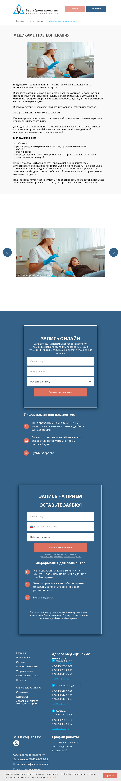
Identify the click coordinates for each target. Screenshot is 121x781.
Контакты (22, 696)
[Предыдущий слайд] (7, 252)
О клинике (22, 692)
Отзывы (21, 662)
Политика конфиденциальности (32, 764)
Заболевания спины (27, 675)
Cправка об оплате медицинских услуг (27, 702)
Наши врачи (23, 657)
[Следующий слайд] (113, 252)
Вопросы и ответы (27, 666)
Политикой (51, 777)
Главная (20, 21)
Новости (21, 680)
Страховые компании (28, 687)
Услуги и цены (36, 21)
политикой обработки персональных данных (61, 556)
